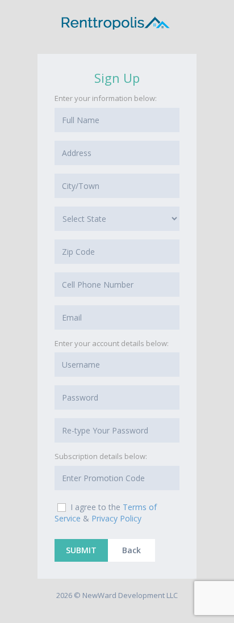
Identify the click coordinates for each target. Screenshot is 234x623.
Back (131, 550)
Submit (81, 550)
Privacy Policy (116, 518)
